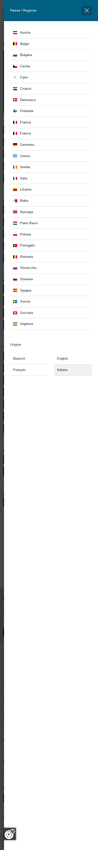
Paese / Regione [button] (23, 10)
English (62, 358)
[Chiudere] (86, 10)
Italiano (62, 370)
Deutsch (19, 358)
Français (19, 370)
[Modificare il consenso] (10, 834)
